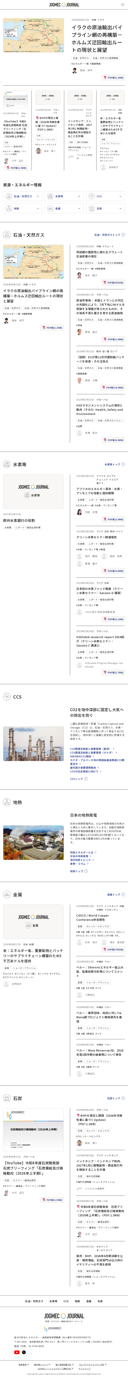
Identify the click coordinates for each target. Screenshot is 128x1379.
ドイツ (119, 531)
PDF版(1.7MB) (114, 673)
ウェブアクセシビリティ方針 (93, 1364)
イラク (100, 19)
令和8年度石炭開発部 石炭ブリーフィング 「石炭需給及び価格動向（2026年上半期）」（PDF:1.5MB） (100, 1211)
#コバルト (104, 148)
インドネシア (89, 114)
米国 (120, 113)
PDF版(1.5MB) (17, 168)
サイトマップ (85, 1368)
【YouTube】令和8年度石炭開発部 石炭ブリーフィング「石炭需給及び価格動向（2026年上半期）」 (15, 128)
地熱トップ (76, 871)
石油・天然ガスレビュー (110, 420)
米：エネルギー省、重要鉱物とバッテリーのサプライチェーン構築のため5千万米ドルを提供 (112, 125)
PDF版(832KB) (114, 283)
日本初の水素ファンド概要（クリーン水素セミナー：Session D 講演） (99, 591)
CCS (66, 1301)
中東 (94, 19)
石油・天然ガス (81, 58)
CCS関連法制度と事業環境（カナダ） (92, 752)
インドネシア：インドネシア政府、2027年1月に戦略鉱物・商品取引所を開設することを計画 (80, 128)
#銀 (88, 931)
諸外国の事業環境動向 (83, 767)
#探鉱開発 (100, 268)
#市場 (79, 325)
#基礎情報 (95, 63)
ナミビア (113, 479)
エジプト (111, 475)
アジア (89, 109)
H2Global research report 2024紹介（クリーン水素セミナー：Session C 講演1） (100, 641)
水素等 (8, 527)
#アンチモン (97, 931)
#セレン (121, 931)
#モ (116, 935)
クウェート (108, 246)
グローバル (24, 114)
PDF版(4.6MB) (114, 571)
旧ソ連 (105, 351)
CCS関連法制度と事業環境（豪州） (90, 749)
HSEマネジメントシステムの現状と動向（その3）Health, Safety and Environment (99, 409)
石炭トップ (113, 1098)
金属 (103, 139)
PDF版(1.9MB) (114, 340)
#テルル (80, 935)
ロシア (113, 351)
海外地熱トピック (80, 860)
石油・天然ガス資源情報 (105, 58)
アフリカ (101, 475)
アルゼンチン (111, 909)
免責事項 (24, 1364)
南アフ (99, 483)
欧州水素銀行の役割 (19, 520)
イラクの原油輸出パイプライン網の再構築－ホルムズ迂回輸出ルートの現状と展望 (33, 295)
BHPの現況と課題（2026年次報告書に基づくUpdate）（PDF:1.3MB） (47, 123)
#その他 (90, 988)
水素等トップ (112, 464)
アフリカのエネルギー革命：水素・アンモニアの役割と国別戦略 (99, 491)
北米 (120, 109)
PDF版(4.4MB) (114, 440)
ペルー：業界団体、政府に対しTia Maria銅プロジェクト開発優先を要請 (99, 1017)
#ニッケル (104, 154)
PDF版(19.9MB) (113, 388)
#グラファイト (106, 157)
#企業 (79, 426)
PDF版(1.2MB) (114, 78)
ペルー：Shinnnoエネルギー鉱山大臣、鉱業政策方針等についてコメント (99, 971)
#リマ (98, 988)
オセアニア (102, 1246)
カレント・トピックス (46, 139)
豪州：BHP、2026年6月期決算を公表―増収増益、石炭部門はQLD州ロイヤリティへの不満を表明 (99, 1260)
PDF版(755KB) (114, 950)
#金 (83, 931)
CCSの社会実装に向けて (84, 771)
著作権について (42, 1364)
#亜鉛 (89, 1066)
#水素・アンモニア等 (106, 505)
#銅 (78, 931)
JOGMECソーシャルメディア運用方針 (55, 1368)
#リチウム (115, 154)
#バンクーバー (106, 160)
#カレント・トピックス (45, 144)
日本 (106, 531)
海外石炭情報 (82, 142)
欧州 (98, 351)
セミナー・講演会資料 (14, 146)
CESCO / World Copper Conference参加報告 (92, 917)
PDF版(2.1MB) (114, 620)
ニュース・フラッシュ (111, 143)
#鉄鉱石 (90, 1033)
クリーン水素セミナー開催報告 (96, 537)
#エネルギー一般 (80, 63)
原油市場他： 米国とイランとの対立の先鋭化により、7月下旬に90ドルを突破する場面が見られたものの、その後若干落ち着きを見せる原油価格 (100, 306)
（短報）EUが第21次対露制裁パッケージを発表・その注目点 (100, 359)
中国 (121, 906)
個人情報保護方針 (65, 1364)
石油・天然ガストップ (107, 235)
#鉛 (83, 1066)
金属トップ (113, 894)
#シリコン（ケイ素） (109, 151)
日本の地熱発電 (79, 856)
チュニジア (102, 479)
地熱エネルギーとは (82, 852)
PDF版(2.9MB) (114, 520)
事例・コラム (78, 863)
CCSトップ (76, 779)
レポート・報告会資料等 (28, 527)
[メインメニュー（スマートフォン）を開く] (122, 4)
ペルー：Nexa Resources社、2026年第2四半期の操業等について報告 (99, 1052)
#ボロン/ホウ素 (105, 935)
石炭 (6, 142)
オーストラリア (104, 1250)
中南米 (99, 909)
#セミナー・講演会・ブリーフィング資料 (14, 152)
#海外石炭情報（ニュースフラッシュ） (79, 148)
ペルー (108, 961)
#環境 (102, 549)
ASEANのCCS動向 (80, 756)
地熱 (77, 1301)
